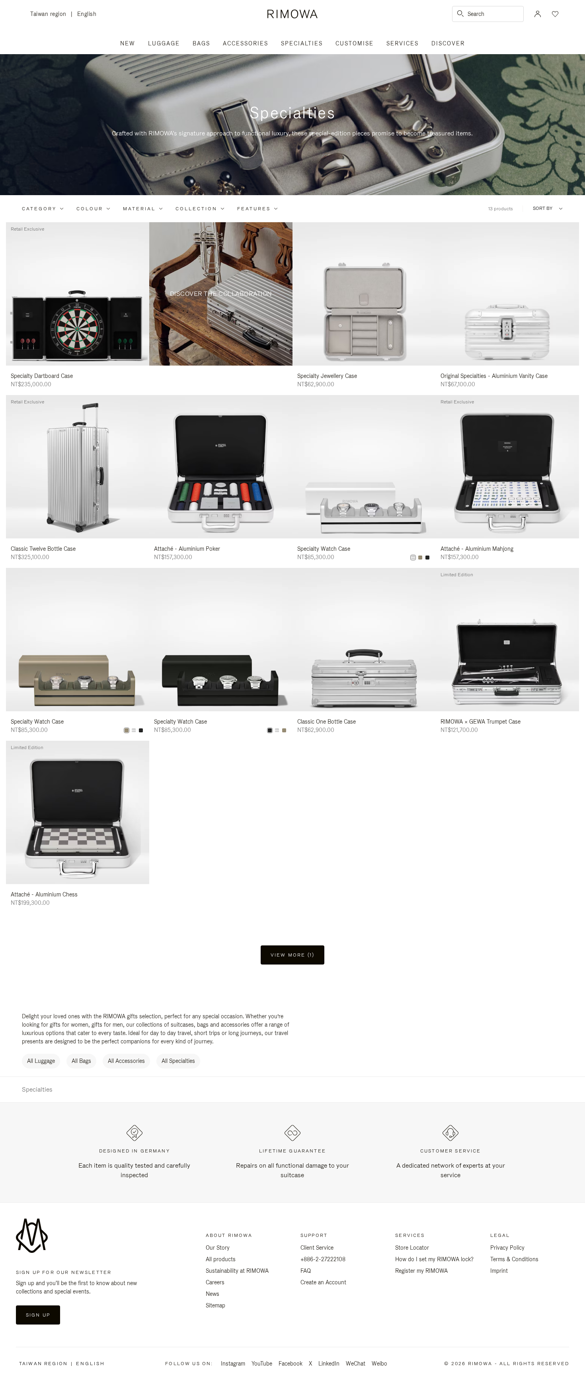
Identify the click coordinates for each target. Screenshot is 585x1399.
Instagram (233, 1363)
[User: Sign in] (538, 14)
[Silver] (413, 558)
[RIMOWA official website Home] (292, 14)
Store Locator (412, 1247)
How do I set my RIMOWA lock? (434, 1259)
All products (221, 1259)
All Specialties (178, 1060)
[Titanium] (420, 558)
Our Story (218, 1247)
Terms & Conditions (514, 1259)
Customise (354, 43)
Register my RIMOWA (421, 1270)
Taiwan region (50, 14)
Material (139, 208)
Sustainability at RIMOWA (237, 1270)
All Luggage (41, 1060)
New (127, 43)
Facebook (290, 1363)
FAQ (305, 1270)
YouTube (262, 1363)
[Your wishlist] (554, 14)
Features (254, 208)
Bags (201, 43)
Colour (89, 208)
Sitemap (215, 1305)
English (87, 14)
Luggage (164, 43)
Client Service (316, 1247)
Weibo (379, 1363)
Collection (196, 208)
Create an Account (323, 1282)
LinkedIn (328, 1363)
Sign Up (38, 1315)
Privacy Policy (507, 1247)
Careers (215, 1282)
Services (402, 43)
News (212, 1293)
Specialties (302, 43)
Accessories (245, 43)
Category (39, 208)
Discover (448, 43)
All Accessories (126, 1060)
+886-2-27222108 (322, 1259)
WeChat (355, 1363)
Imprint (499, 1270)
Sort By (542, 208)
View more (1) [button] (292, 955)
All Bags (81, 1060)
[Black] (427, 558)
